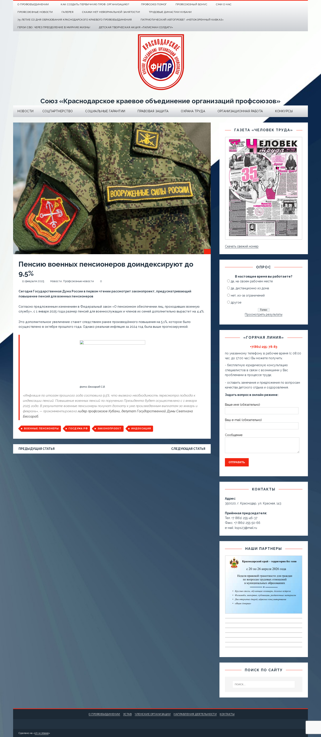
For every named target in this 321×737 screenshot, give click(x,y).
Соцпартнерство (57, 111)
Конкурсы (284, 111)
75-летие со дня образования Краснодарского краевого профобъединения (74, 19)
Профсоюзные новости (35, 12)
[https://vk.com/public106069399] (304, 4)
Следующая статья (188, 448)
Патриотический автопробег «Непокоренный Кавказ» (182, 19)
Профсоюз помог (154, 4)
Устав (127, 714)
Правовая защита (153, 111)
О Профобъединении (33, 4)
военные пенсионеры (41, 428)
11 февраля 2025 (33, 281)
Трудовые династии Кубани (170, 12)
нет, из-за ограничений (248, 295)
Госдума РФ (78, 428)
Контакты (227, 714)
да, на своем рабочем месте (252, 281)
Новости (25, 111)
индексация (141, 428)
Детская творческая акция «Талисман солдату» (136, 27)
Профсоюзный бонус (191, 4)
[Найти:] (264, 684)
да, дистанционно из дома (250, 288)
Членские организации (153, 714)
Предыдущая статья (37, 448)
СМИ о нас (224, 4)
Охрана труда (193, 111)
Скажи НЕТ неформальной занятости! (111, 12)
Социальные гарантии (105, 111)
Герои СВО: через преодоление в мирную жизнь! (53, 27)
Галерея (68, 12)
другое (236, 302)
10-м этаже (41, 733)
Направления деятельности (195, 714)
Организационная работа (240, 111)
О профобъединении (104, 714)
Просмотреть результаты (263, 314)
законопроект (109, 428)
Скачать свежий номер (242, 246)
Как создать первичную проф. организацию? (95, 4)
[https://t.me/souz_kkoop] (295, 4)
